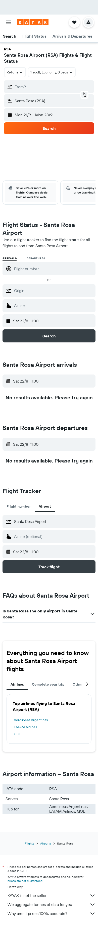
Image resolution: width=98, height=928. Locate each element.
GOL (17, 734)
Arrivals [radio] (10, 258)
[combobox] (53, 290)
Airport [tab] (45, 506)
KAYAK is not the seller (27, 895)
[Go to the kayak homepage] (32, 22)
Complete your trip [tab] (48, 684)
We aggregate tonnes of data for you (40, 904)
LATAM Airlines (25, 727)
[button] (8, 22)
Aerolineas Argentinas (31, 720)
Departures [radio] (36, 258)
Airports (45, 843)
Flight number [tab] (19, 506)
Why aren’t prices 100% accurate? (37, 913)
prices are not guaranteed (25, 881)
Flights (29, 843)
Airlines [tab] (17, 684)
